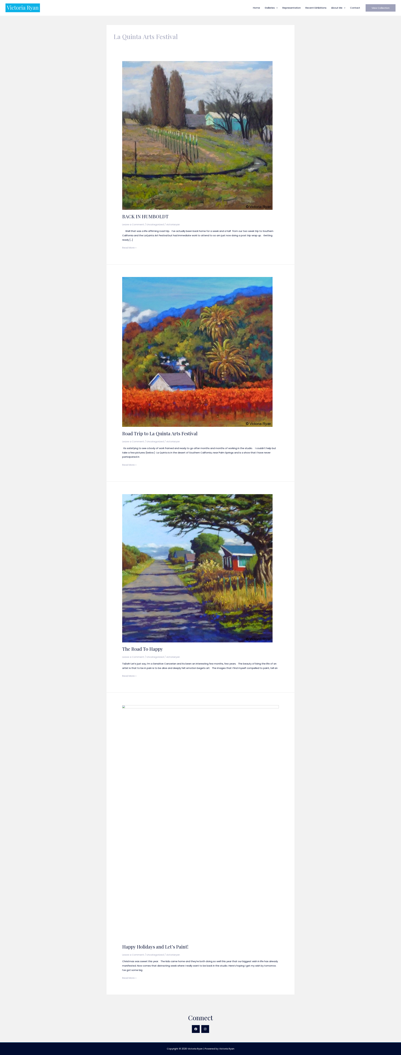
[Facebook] (196, 1029)
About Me (336, 7)
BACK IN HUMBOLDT (145, 216)
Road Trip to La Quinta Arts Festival (160, 433)
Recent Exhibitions (315, 7)
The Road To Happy (142, 649)
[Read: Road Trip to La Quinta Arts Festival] (197, 351)
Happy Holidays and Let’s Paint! (155, 947)
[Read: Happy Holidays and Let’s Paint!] (200, 822)
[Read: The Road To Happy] (197, 568)
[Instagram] (205, 1029)
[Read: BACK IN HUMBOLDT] (197, 135)
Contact (355, 7)
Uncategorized (155, 224)
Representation (291, 7)
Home (256, 7)
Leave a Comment (133, 224)
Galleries (270, 7)
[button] (276, 7)
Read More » (129, 248)
